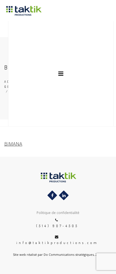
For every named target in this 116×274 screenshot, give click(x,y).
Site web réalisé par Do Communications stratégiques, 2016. (58, 254)
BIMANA (13, 144)
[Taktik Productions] (19, 10)
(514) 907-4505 (57, 226)
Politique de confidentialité (58, 212)
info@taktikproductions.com (57, 243)
